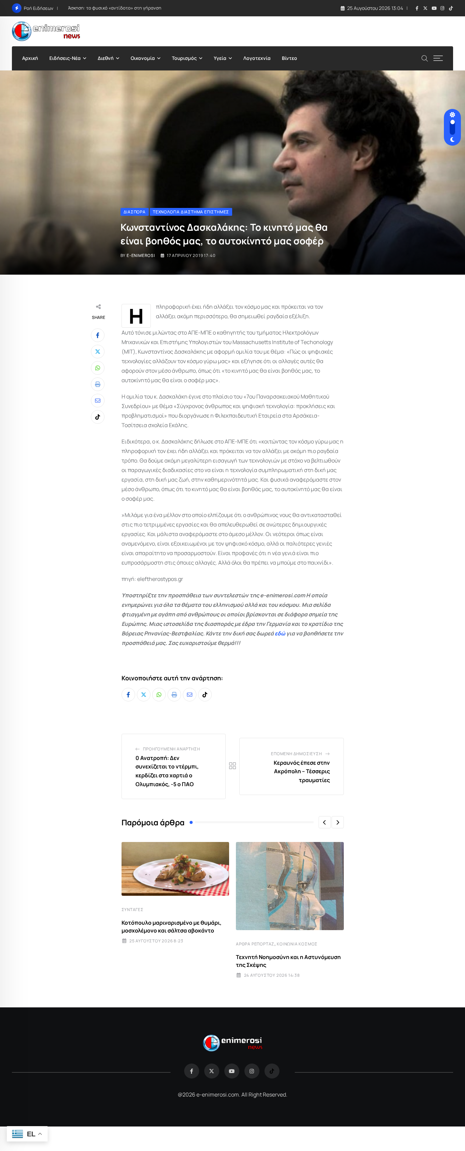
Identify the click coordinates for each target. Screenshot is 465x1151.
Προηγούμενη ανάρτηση (171, 749)
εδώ (280, 633)
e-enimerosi (141, 255)
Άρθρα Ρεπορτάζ (255, 944)
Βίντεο (289, 58)
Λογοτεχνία (257, 58)
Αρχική (30, 58)
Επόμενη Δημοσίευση (296, 754)
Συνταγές (133, 909)
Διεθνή (106, 58)
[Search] (424, 57)
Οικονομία (143, 58)
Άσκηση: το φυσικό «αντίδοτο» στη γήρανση (114, 8)
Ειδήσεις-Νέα (65, 58)
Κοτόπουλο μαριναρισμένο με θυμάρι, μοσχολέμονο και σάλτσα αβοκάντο (172, 926)
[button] (325, 822)
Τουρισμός (184, 58)
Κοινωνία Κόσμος (297, 944)
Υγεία (220, 58)
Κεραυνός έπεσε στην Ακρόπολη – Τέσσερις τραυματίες (302, 771)
